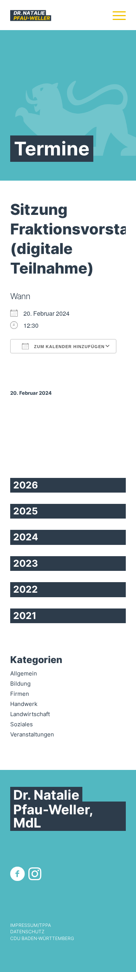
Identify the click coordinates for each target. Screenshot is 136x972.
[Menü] (115, 15)
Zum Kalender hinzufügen (68, 346)
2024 (25, 537)
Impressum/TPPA (30, 925)
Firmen (19, 693)
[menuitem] (115, 15)
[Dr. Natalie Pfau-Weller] (56, 15)
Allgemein (23, 673)
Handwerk (23, 703)
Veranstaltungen (32, 734)
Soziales (21, 724)
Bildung (20, 683)
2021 (24, 615)
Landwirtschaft (30, 714)
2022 (25, 589)
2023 (25, 563)
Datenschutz (27, 931)
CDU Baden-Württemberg (42, 938)
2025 (25, 511)
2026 (25, 485)
